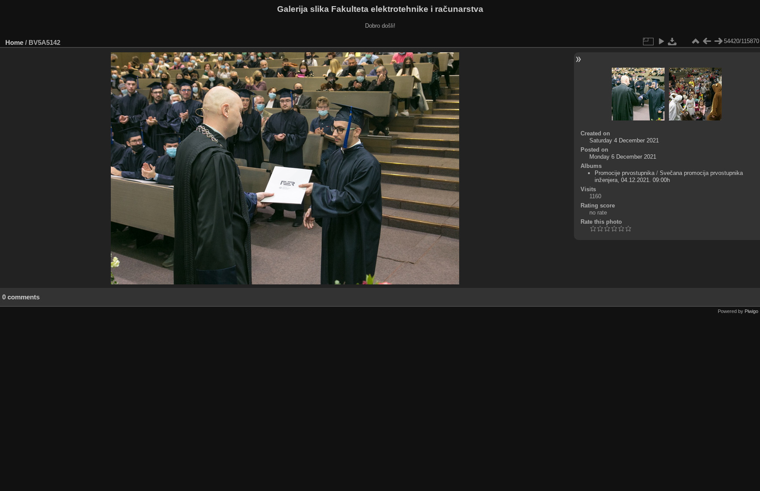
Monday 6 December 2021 (622, 156)
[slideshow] (661, 41)
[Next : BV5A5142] (718, 41)
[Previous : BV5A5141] (706, 41)
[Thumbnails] (695, 41)
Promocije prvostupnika (624, 173)
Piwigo (751, 311)
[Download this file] (672, 41)
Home (14, 42)
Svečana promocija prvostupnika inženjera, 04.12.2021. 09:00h (669, 176)
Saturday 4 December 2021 (624, 140)
